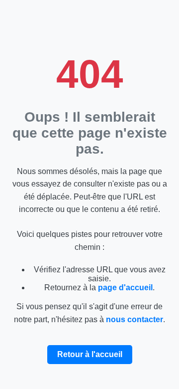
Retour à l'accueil (89, 354)
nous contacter (134, 319)
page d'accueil (125, 287)
